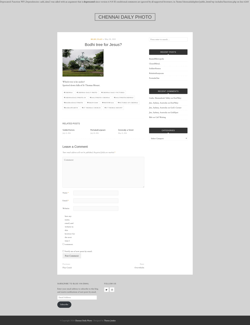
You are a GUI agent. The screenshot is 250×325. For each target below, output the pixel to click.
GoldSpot (174, 112)
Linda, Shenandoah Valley (159, 98)
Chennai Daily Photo (87, 92)
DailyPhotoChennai (123, 97)
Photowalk (108, 102)
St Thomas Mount (114, 107)
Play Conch (67, 267)
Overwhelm (139, 267)
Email (66, 200)
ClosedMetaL (154, 63)
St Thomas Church (91, 107)
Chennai (68, 92)
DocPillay (177, 98)
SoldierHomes (69, 130)
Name (66, 193)
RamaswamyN (71, 107)
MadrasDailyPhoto (73, 102)
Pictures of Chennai (128, 102)
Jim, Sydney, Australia (158, 103)
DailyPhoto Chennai (100, 97)
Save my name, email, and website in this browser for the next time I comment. (70, 230)
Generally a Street (125, 130)
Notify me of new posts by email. (78, 251)
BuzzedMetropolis (156, 59)
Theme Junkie (110, 320)
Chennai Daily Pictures (112, 92)
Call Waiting (160, 117)
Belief (93, 39)
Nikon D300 (92, 102)
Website (66, 208)
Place (99, 39)
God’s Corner (176, 107)
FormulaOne (154, 78)
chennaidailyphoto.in (75, 97)
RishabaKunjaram (98, 130)
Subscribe (64, 304)
